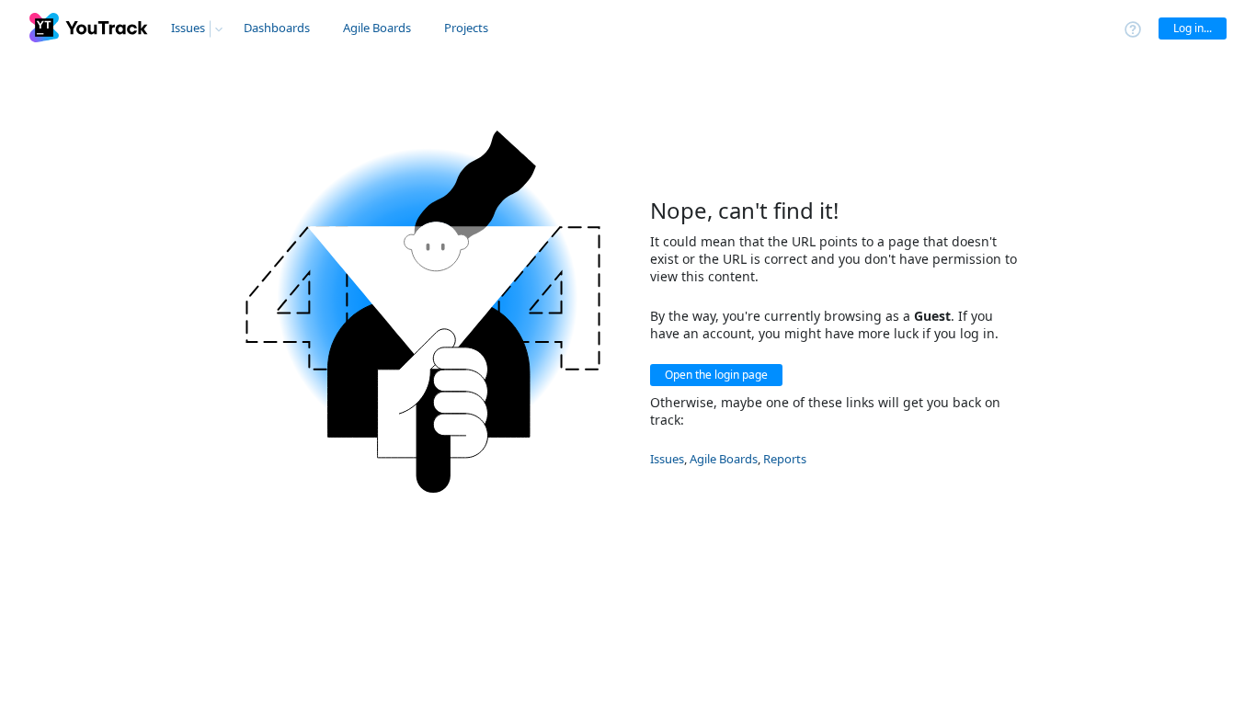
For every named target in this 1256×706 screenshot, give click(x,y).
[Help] (1132, 28)
